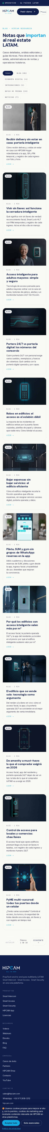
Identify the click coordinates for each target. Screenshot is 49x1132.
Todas (8, 73)
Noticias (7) (12, 97)
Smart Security (9, 1006)
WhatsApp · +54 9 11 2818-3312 (16, 1098)
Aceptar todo (11, 1123)
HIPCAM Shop (9, 1071)
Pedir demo (26, 11)
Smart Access (9, 1001)
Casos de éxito (9, 1061)
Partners (6, 1066)
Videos (6, 1028)
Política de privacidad (11, 1128)
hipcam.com (8, 1103)
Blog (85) (22, 73)
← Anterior (10, 941)
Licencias (7, 1015)
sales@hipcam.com (11, 1093)
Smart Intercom (9, 996)
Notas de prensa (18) (16, 91)
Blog (5, 1043)
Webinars (7, 1033)
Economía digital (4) (16, 79)
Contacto (7, 1075)
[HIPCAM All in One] (8, 11)
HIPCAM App (8, 1010)
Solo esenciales (31, 1123)
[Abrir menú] (43, 12)
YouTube (7, 1080)
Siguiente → (38, 941)
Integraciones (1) (14, 85)
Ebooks (6, 1038)
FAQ (4, 1048)
